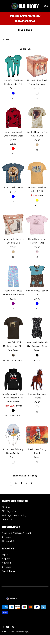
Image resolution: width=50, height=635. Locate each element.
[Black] (37, 355)
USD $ (13, 598)
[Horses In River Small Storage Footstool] (37, 66)
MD (37, 150)
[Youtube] (7, 627)
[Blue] (13, 196)
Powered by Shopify (22, 631)
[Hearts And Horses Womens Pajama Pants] (13, 276)
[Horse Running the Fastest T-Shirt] (37, 225)
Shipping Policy (9, 511)
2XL (4, 360)
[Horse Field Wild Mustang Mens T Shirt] (13, 328)
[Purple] (13, 303)
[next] (37, 483)
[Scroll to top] (44, 628)
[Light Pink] (37, 251)
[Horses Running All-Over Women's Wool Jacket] (13, 117)
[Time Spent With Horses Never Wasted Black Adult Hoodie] (13, 379)
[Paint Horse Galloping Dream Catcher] (13, 435)
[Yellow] (37, 200)
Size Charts (7, 507)
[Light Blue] (13, 93)
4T (37, 308)
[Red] (13, 148)
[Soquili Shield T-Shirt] (13, 173)
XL (38, 205)
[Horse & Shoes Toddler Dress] (37, 276)
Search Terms (8, 571)
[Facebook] (3, 627)
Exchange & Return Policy (14, 515)
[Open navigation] (5, 5)
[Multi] (37, 93)
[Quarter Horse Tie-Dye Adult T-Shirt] (37, 117)
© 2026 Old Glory (8, 631)
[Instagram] (12, 627)
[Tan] (37, 144)
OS (37, 98)
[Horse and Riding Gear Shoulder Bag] (13, 225)
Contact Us (7, 519)
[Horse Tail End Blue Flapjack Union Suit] (13, 66)
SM (13, 98)
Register (6, 559)
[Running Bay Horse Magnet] (37, 379)
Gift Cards (6, 537)
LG (12, 360)
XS (13, 153)
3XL (8, 360)
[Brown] (13, 355)
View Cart (6, 563)
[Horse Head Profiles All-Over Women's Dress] (37, 328)
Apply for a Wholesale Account (16, 533)
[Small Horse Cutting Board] (37, 435)
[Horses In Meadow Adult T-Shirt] (37, 173)
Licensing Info (8, 541)
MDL (38, 360)
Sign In (5, 554)
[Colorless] (37, 406)
